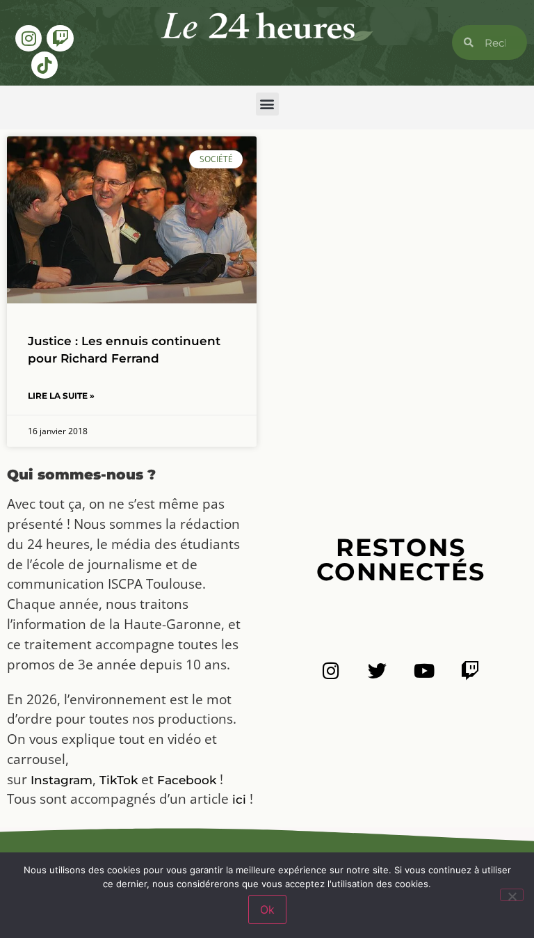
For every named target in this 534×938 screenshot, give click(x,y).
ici (239, 799)
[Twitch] (60, 38)
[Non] (512, 895)
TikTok (118, 780)
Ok (267, 909)
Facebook (186, 780)
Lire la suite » (61, 395)
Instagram (61, 780)
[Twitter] (377, 670)
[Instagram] (28, 38)
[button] (267, 104)
